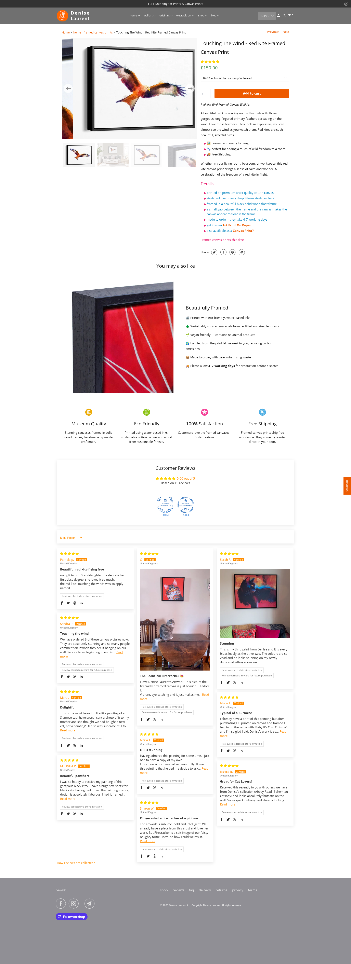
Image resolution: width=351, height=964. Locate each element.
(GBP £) (264, 16)
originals (164, 15)
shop (201, 15)
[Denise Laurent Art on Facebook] (62, 903)
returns (221, 890)
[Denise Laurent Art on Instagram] (75, 903)
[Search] (284, 15)
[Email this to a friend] (241, 252)
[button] (210, 61)
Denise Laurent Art (179, 905)
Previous (273, 32)
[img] (69, 554)
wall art (148, 15)
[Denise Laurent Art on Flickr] (83, 903)
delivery (205, 890)
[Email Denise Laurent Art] (90, 903)
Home (66, 32)
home (134, 15)
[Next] (190, 88)
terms (252, 890)
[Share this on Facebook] (222, 252)
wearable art (184, 15)
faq (191, 890)
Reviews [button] (347, 486)
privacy (237, 890)
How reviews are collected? (76, 863)
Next (286, 32)
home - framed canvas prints (93, 32)
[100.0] (165, 505)
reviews (178, 890)
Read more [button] (67, 730)
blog (214, 15)
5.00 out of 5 (186, 478)
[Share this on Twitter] (213, 252)
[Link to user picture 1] (175, 619)
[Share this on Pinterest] (232, 252)
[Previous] (68, 88)
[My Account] (278, 15)
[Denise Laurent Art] (74, 16)
